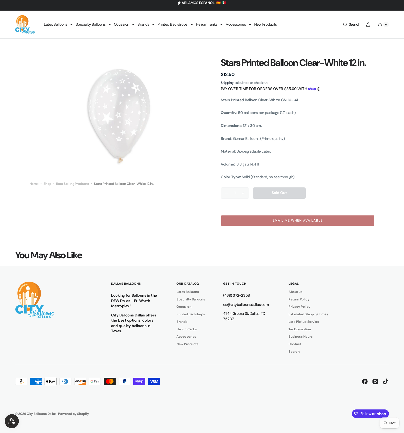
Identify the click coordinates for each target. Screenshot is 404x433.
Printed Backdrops (190, 314)
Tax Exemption (299, 329)
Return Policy (298, 299)
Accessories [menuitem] (236, 24)
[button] (351, 24)
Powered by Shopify (73, 414)
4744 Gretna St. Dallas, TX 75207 (244, 316)
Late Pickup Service (303, 322)
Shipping (227, 83)
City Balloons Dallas (42, 414)
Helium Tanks (186, 329)
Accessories (186, 336)
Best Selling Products (72, 184)
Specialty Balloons (190, 299)
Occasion (183, 306)
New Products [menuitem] (265, 24)
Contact (294, 344)
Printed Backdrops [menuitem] (172, 24)
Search (294, 351)
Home (34, 184)
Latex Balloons (187, 292)
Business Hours (300, 336)
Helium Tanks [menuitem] (206, 24)
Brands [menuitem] (143, 24)
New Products (187, 344)
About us (295, 292)
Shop (47, 184)
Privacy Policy (299, 306)
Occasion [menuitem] (121, 24)
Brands (181, 322)
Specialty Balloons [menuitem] (90, 24)
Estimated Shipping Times (308, 314)
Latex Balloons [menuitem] (55, 24)
